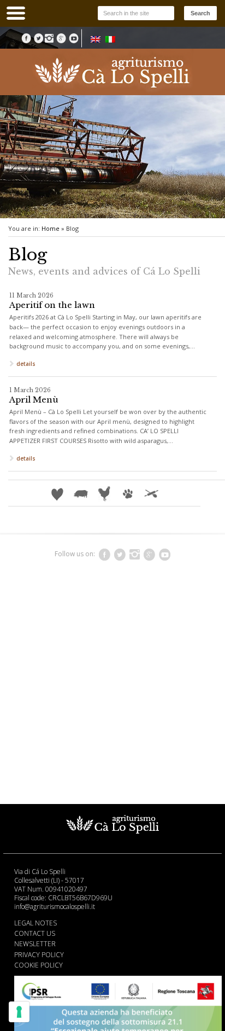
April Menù (33, 399)
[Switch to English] (95, 39)
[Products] (81, 493)
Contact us (34, 933)
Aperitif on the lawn (52, 305)
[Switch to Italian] (110, 39)
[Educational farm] (105, 493)
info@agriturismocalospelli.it (54, 906)
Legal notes (35, 923)
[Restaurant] (151, 493)
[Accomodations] (58, 493)
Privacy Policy (39, 954)
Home (51, 228)
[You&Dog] (128, 493)
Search (200, 13)
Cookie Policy (38, 965)
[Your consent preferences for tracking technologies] (19, 1011)
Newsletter (35, 943)
